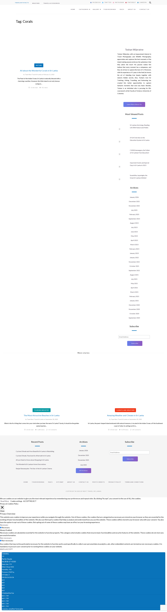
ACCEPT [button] (26, 501)
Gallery (96, 9)
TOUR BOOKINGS (38, 482)
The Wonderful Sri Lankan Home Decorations (31, 464)
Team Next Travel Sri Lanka (33, 74)
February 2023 (134, 249)
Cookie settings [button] (16, 501)
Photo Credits (98, 482)
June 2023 (134, 232)
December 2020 (134, 305)
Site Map (59, 482)
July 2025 (134, 210)
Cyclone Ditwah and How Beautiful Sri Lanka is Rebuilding (35, 451)
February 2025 (134, 214)
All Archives (83, 470)
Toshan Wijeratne (134, 49)
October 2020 (134, 313)
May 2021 (134, 283)
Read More (4, 501)
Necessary (6, 527)
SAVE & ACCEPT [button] (6, 549)
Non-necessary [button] (6, 538)
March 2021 (134, 292)
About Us (132, 9)
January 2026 (134, 197)
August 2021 (134, 275)
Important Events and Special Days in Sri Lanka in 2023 (139, 164)
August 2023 (134, 223)
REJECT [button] (33, 501)
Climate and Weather (125, 410)
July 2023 (134, 227)
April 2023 (134, 240)
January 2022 (134, 257)
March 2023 (134, 244)
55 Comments (52, 429)
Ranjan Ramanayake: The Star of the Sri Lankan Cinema (34, 468)
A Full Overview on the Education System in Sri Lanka (139, 139)
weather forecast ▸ (12, 609)
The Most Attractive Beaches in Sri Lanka (41, 415)
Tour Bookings (109, 9)
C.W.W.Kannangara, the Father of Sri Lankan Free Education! (140, 151)
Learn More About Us (134, 104)
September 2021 (134, 270)
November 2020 (134, 309)
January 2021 (134, 301)
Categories (83, 9)
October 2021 (134, 266)
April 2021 (134, 288)
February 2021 (134, 296)
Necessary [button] (4, 525)
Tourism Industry (41, 410)
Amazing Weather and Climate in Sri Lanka (125, 415)
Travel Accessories (51, 3)
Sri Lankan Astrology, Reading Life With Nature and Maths (140, 126)
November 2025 (134, 206)
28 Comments (136, 429)
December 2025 (134, 201)
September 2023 (134, 219)
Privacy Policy (115, 482)
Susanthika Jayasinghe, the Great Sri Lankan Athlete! (138, 176)
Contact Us (144, 9)
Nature (39, 65)
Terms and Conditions (134, 482)
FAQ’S (122, 9)
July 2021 (134, 279)
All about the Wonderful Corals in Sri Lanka (39, 70)
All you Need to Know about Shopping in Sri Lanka (32, 460)
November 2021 (134, 262)
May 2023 (134, 236)
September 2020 (134, 318)
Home (73, 9)
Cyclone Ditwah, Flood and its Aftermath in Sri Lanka (33, 456)
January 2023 (134, 253)
